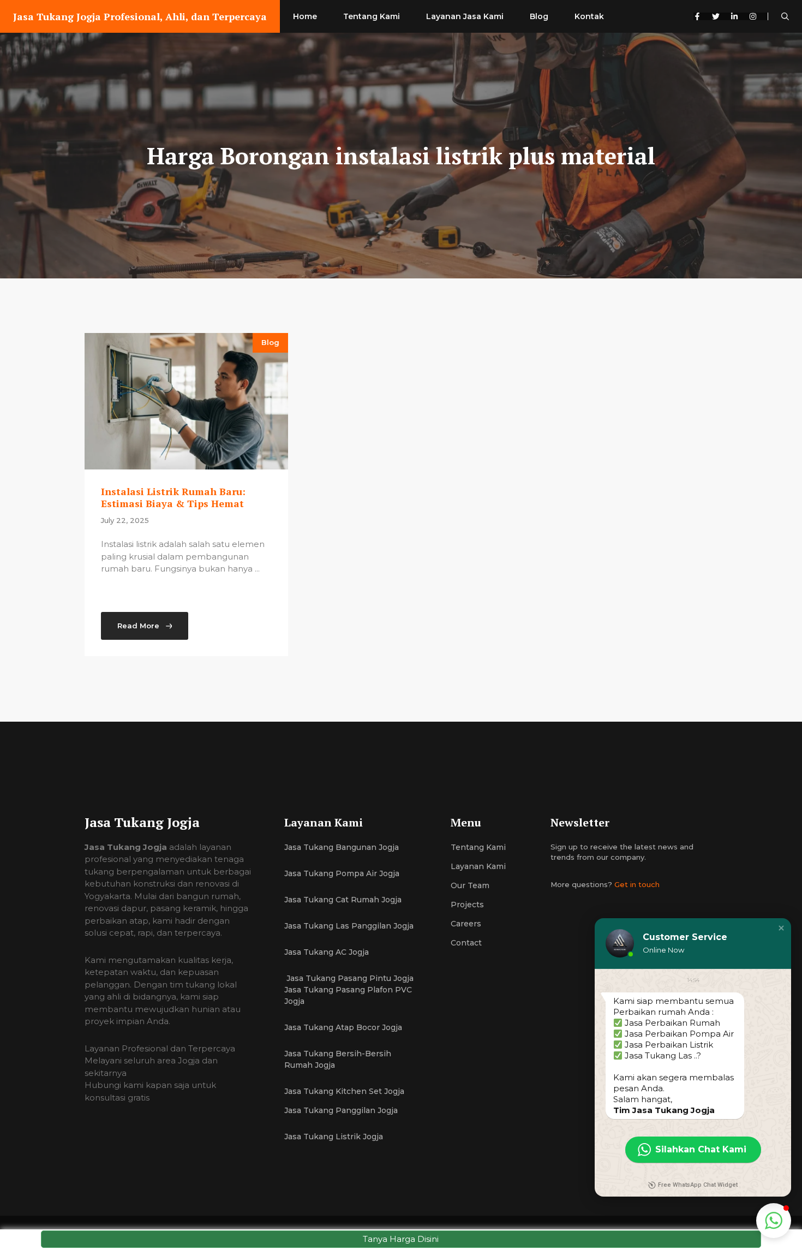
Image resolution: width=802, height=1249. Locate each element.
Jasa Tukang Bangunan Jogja (341, 847)
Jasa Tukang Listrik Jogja (333, 1136)
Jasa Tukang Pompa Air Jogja (341, 873)
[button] (785, 16)
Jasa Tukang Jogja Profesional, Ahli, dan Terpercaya (140, 16)
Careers (466, 924)
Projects (467, 904)
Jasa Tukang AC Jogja (327, 952)
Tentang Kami (371, 16)
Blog (539, 16)
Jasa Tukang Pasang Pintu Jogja (349, 978)
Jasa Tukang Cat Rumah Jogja (343, 900)
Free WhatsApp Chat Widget (698, 1184)
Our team (470, 885)
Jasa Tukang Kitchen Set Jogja (344, 1091)
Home (305, 16)
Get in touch (637, 884)
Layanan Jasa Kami (465, 16)
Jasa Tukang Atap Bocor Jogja (343, 1027)
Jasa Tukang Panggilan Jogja (341, 1110)
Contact (466, 943)
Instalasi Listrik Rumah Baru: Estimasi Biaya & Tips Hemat (173, 497)
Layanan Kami (478, 866)
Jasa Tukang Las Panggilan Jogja (349, 926)
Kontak (589, 16)
